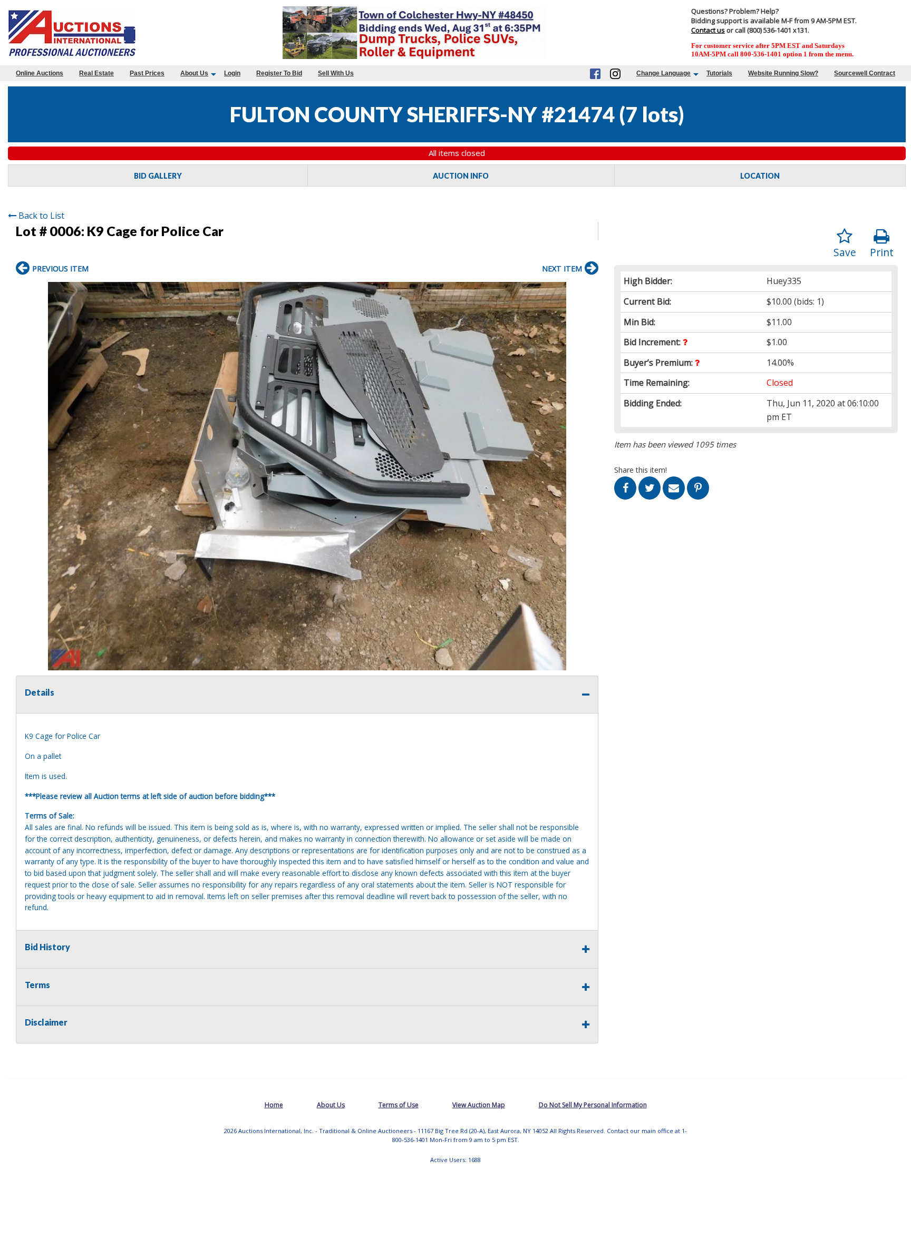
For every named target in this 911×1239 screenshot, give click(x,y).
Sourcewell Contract (864, 73)
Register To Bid (279, 73)
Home (274, 1104)
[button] (588, 291)
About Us (194, 73)
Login (232, 73)
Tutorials (719, 73)
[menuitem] (39, 73)
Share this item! (640, 470)
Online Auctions (39, 73)
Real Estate (96, 73)
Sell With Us (336, 73)
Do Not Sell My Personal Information (593, 1104)
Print (882, 252)
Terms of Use (399, 1104)
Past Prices (147, 73)
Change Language (663, 73)
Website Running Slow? (783, 73)
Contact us (708, 30)
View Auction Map (478, 1104)
